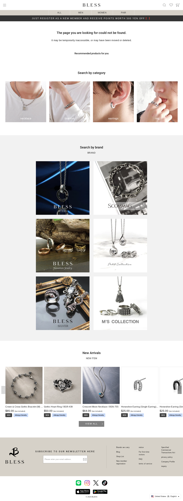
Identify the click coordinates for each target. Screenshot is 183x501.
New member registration (121, 462)
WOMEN (102, 13)
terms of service (145, 464)
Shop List (120, 456)
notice (141, 447)
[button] (180, 390)
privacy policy (167, 457)
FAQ (140, 459)
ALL (59, 13)
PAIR (123, 13)
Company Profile (168, 462)
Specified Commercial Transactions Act (168, 450)
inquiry (164, 466)
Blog (118, 452)
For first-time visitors (144, 453)
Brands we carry (123, 447)
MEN (80, 13)
